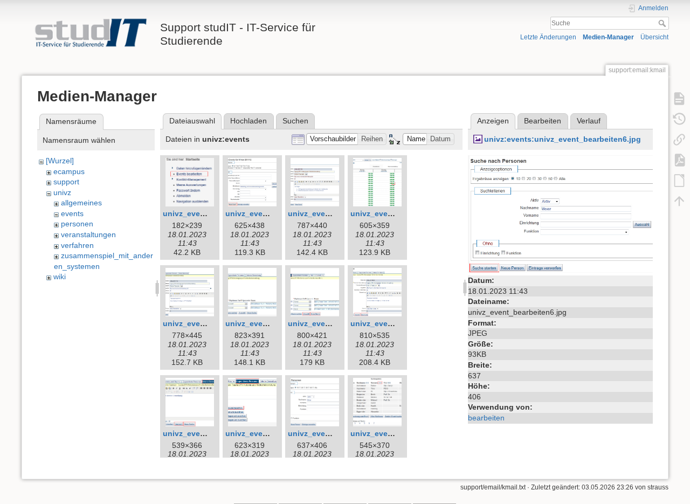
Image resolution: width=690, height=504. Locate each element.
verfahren (77, 245)
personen (77, 223)
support (66, 181)
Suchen (295, 120)
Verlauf (589, 120)
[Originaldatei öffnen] (560, 213)
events (72, 213)
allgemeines (81, 202)
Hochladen (248, 120)
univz (62, 192)
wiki (59, 276)
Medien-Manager (608, 37)
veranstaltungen (88, 234)
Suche (663, 23)
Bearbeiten (542, 120)
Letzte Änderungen (548, 37)
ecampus (69, 171)
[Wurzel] (60, 160)
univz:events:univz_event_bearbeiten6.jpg (562, 139)
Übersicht (654, 37)
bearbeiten (486, 417)
